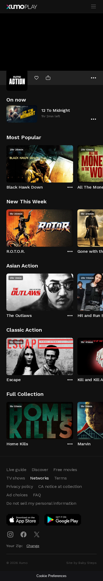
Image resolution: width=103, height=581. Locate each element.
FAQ (37, 494)
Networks (39, 478)
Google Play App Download (63, 521)
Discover (40, 469)
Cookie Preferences (51, 576)
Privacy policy (19, 486)
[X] (37, 534)
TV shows (15, 478)
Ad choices (17, 494)
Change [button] (32, 546)
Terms (60, 478)
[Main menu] (93, 6)
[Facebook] (23, 534)
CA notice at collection (60, 486)
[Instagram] (10, 534)
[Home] (21, 7)
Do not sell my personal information (41, 503)
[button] (51, 113)
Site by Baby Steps (81, 563)
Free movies (65, 469)
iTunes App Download (23, 521)
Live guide (16, 469)
